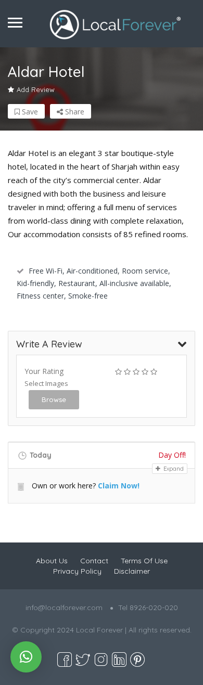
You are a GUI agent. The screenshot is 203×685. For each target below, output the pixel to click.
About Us (52, 560)
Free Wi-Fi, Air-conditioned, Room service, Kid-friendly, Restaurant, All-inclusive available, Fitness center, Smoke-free (94, 283)
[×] (26, 657)
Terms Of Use (144, 560)
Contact (94, 560)
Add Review (36, 89)
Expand (173, 468)
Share (73, 112)
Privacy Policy (77, 571)
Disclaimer (132, 571)
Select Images (46, 383)
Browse (54, 399)
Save (29, 112)
